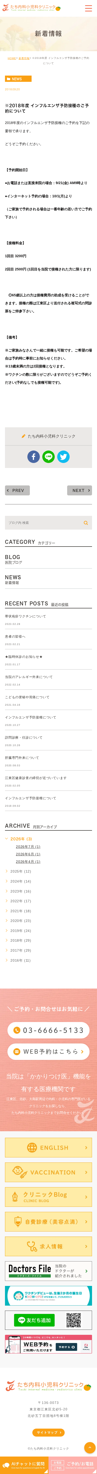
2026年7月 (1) (28, 847)
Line (48, 457)
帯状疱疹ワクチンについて (25, 616)
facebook (33, 457)
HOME (12, 58)
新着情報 (24, 58)
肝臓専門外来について (22, 758)
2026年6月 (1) (28, 854)
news (17, 78)
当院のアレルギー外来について (29, 677)
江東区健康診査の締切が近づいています (36, 778)
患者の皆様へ (15, 637)
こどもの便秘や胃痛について (27, 697)
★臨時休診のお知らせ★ (24, 657)
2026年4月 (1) (28, 862)
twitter (63, 457)
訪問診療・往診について (24, 738)
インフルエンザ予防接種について (30, 717)
